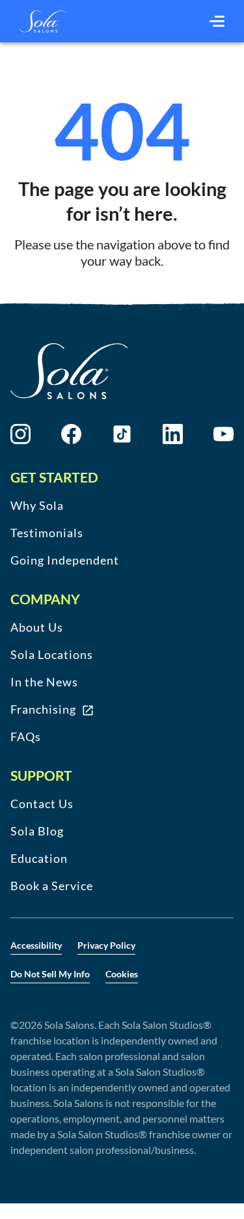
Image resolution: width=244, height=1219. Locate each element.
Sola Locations (51, 654)
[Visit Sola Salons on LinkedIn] (173, 434)
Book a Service (51, 885)
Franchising (43, 709)
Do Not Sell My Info (50, 973)
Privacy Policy (106, 945)
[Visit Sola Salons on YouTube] (223, 434)
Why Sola (37, 505)
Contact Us (42, 803)
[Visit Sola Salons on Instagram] (20, 434)
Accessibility (36, 945)
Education (39, 858)
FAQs (25, 736)
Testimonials (46, 533)
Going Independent (64, 560)
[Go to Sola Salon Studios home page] (43, 21)
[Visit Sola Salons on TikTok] (122, 434)
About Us (36, 627)
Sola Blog (37, 831)
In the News (44, 682)
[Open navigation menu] (217, 21)
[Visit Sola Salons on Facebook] (71, 434)
